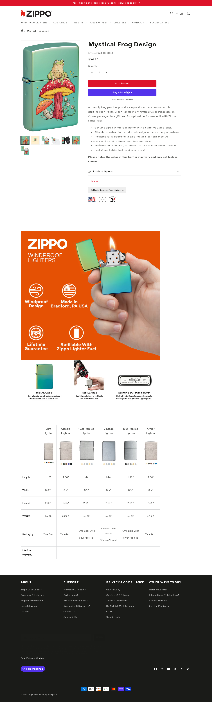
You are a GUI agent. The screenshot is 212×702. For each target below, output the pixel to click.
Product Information (75, 601)
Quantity (92, 66)
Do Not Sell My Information (121, 606)
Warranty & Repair (74, 590)
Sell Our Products (159, 606)
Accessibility (70, 617)
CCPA (109, 611)
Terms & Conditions (117, 601)
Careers (25, 611)
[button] (35, 23)
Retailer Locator (158, 590)
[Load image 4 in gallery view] (55, 140)
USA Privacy (113, 590)
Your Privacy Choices (32, 658)
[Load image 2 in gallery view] (35, 140)
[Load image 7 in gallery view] (25, 150)
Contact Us (69, 611)
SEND (99, 634)
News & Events (29, 606)
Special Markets (158, 601)
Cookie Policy (114, 617)
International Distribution (163, 595)
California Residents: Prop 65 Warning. (107, 190)
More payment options (122, 100)
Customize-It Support (75, 606)
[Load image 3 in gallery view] (45, 140)
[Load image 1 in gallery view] (25, 140)
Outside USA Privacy (117, 595)
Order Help (69, 595)
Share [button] (94, 181)
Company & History (32, 595)
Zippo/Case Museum (32, 601)
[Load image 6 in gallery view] (76, 140)
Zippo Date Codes (31, 590)
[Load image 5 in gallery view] (65, 140)
